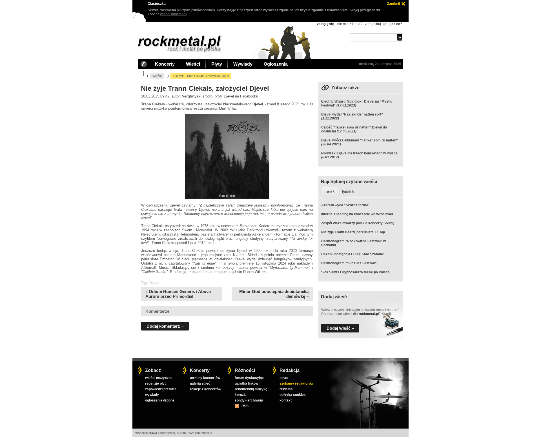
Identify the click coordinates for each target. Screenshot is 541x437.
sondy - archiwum (249, 400)
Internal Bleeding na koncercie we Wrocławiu (357, 214)
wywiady (152, 395)
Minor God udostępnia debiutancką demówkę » (274, 294)
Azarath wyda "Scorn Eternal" (345, 205)
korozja (241, 395)
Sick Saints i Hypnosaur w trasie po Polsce (355, 272)
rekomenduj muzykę (251, 389)
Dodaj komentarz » (165, 326)
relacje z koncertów (205, 389)
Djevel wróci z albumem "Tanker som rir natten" (359, 140)
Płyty (216, 64)
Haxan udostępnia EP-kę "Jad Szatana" (353, 254)
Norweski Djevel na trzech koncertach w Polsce (359, 153)
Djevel (154, 283)
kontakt (286, 400)
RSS (244, 406)
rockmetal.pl (369, 314)
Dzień (329, 192)
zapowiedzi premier (160, 389)
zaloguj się (325, 24)
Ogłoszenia (276, 64)
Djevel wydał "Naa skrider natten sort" (352, 114)
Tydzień (348, 192)
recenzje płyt (155, 383)
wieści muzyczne (158, 378)
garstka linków (246, 383)
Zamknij (393, 4)
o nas (284, 378)
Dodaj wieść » (340, 328)
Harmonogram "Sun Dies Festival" (349, 263)
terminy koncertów (205, 378)
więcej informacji (173, 14)
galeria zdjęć (200, 383)
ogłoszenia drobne (159, 400)
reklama (286, 389)
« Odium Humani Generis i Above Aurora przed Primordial (178, 294)
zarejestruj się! (376, 24)
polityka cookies (293, 395)
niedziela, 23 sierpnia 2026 (380, 64)
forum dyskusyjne (249, 378)
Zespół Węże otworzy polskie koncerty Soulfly (357, 223)
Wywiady (242, 64)
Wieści (193, 64)
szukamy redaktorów (296, 383)
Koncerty (165, 64)
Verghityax (191, 96)
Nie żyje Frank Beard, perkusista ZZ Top (353, 232)
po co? (396, 24)
